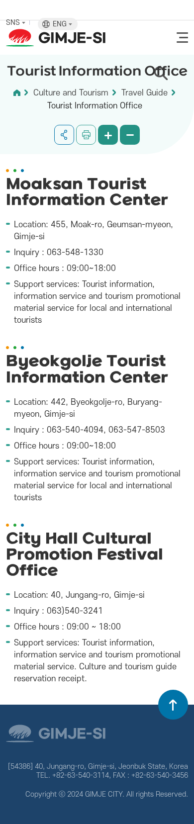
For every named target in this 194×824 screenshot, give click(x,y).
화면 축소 (130, 135)
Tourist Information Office (94, 105)
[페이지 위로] (173, 705)
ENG (61, 24)
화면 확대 (108, 135)
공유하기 (64, 135)
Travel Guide (144, 93)
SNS (14, 22)
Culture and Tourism (70, 93)
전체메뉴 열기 (182, 37)
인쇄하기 (86, 135)
